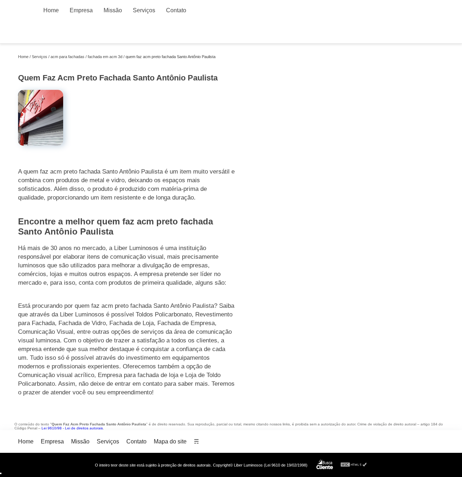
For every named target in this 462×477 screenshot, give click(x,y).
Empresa (81, 10)
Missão (113, 10)
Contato (176, 10)
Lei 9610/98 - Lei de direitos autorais (72, 428)
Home (51, 10)
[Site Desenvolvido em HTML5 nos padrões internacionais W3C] (353, 465)
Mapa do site (170, 441)
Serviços (144, 10)
